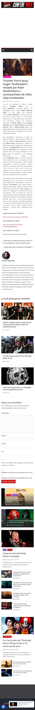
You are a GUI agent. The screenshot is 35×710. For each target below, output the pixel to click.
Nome (3, 436)
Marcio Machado (15, 101)
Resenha (5, 495)
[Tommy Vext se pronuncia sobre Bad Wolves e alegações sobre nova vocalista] (6, 575)
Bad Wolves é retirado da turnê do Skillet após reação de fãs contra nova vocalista (22, 584)
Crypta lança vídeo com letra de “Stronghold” (18, 247)
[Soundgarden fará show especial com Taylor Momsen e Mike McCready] (6, 596)
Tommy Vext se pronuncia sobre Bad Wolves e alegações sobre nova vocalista (22, 573)
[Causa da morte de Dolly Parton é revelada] (17, 538)
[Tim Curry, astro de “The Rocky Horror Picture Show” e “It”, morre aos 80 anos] (17, 625)
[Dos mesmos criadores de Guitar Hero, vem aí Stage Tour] (6, 664)
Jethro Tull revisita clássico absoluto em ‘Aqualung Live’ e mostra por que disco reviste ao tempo (17, 499)
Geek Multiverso (7, 636)
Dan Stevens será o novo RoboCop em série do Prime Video (22, 671)
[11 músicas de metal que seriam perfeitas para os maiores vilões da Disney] (17, 510)
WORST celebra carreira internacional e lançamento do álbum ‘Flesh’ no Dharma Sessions (17, 324)
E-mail (3, 443)
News (4, 549)
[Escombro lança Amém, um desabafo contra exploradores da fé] (17, 368)
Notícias (10, 549)
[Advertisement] (17, 29)
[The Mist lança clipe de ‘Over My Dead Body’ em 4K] (17, 337)
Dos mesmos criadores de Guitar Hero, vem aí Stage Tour (22, 663)
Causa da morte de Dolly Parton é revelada (14, 555)
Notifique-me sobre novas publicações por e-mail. (16, 478)
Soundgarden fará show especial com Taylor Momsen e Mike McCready (22, 595)
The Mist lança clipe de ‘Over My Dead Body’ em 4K (17, 357)
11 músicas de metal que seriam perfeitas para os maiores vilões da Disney (17, 521)
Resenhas (11, 495)
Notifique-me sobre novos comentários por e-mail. (17, 472)
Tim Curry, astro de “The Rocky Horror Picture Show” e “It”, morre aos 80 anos (17, 643)
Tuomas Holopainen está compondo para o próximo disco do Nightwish (22, 605)
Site (2, 451)
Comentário (5, 413)
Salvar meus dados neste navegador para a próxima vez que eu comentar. (17, 464)
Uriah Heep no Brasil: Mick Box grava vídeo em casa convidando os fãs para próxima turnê (17, 242)
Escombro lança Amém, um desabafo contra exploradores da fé (17, 388)
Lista (4, 517)
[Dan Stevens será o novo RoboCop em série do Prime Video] (6, 673)
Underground (7, 76)
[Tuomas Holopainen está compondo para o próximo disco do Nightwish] (6, 607)
